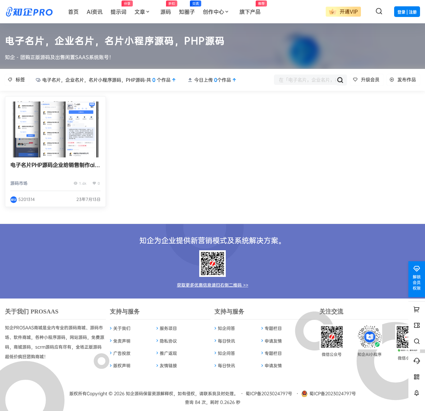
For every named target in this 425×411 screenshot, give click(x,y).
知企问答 (226, 328)
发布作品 (406, 79)
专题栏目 (273, 328)
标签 (20, 79)
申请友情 (273, 341)
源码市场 (19, 183)
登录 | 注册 (407, 12)
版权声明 (121, 365)
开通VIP (348, 11)
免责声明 (121, 341)
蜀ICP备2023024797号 (269, 393)
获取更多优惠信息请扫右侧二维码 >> (212, 285)
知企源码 (134, 393)
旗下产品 (252, 8)
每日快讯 (226, 341)
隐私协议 (168, 341)
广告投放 (121, 353)
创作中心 (213, 11)
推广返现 (168, 353)
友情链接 (168, 365)
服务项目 (168, 328)
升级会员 (370, 79)
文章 (139, 11)
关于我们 (121, 328)
